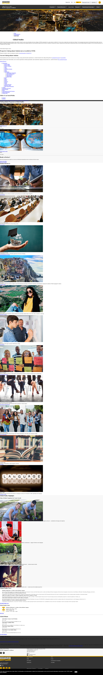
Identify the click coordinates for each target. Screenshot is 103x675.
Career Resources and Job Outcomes (8, 91)
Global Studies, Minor (4, 151)
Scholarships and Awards (6, 88)
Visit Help (1, 464)
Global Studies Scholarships (11, 72)
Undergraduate (16, 35)
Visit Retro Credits (3, 494)
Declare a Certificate (7, 66)
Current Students (8, 641)
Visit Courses (2, 224)
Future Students (2, 641)
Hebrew (5, 77)
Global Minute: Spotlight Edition (8, 622)
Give (74, 2)
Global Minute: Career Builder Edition (9, 629)
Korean (5, 80)
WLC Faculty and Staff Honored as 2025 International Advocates (14, 592)
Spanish (5, 83)
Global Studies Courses (10, 73)
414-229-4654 (63, 57)
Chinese (5, 68)
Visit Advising (2, 194)
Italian (5, 78)
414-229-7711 (29, 53)
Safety (28, 658)
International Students (15, 641)
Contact (2, 665)
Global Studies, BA (3, 125)
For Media (53, 662)
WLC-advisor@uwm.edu (62, 59)
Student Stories (9, 75)
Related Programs (5, 89)
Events (52, 658)
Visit (72, 2)
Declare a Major (7, 64)
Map (28, 653)
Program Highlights (18, 100)
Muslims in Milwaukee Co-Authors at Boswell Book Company (13, 590)
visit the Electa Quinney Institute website (76, 645)
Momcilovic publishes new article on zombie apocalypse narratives (14, 600)
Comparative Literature (8, 69)
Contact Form (30, 655)
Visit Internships (2, 284)
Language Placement (7, 84)
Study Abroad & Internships (88, 7)
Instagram (3, 98)
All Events (2, 613)
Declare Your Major (3, 161)
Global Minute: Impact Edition (7, 626)
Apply (78, 2)
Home (15, 33)
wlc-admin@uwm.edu (31, 654)
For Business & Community (55, 660)
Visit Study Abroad (3, 314)
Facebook (3, 97)
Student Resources (61, 7)
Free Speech (29, 660)
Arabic (5, 67)
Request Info (68, 2)
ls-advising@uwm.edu (56, 57)
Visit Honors (2, 344)
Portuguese (6, 81)
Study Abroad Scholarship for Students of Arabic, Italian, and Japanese (15, 597)
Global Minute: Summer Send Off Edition (9, 618)
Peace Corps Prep (9, 74)
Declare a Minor (7, 65)
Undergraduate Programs (4, 100)
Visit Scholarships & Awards (5, 254)
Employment (29, 662)
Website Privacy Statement (31, 668)
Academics (52, 7)
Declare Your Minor (3, 162)
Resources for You (85, 2)
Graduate (3, 87)
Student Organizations (6, 92)
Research (78, 7)
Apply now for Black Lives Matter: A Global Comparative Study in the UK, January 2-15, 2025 (19, 595)
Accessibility (40, 668)
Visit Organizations (3, 434)
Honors (3, 90)
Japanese (5, 79)
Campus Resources (25, 100)
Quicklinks (94, 2)
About (98, 7)
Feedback (46, 668)
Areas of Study (71, 7)
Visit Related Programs (4, 374)
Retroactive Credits (7, 85)
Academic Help (4, 93)
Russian (5, 82)
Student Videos (9, 76)
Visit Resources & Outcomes (5, 404)
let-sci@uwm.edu (22, 53)
